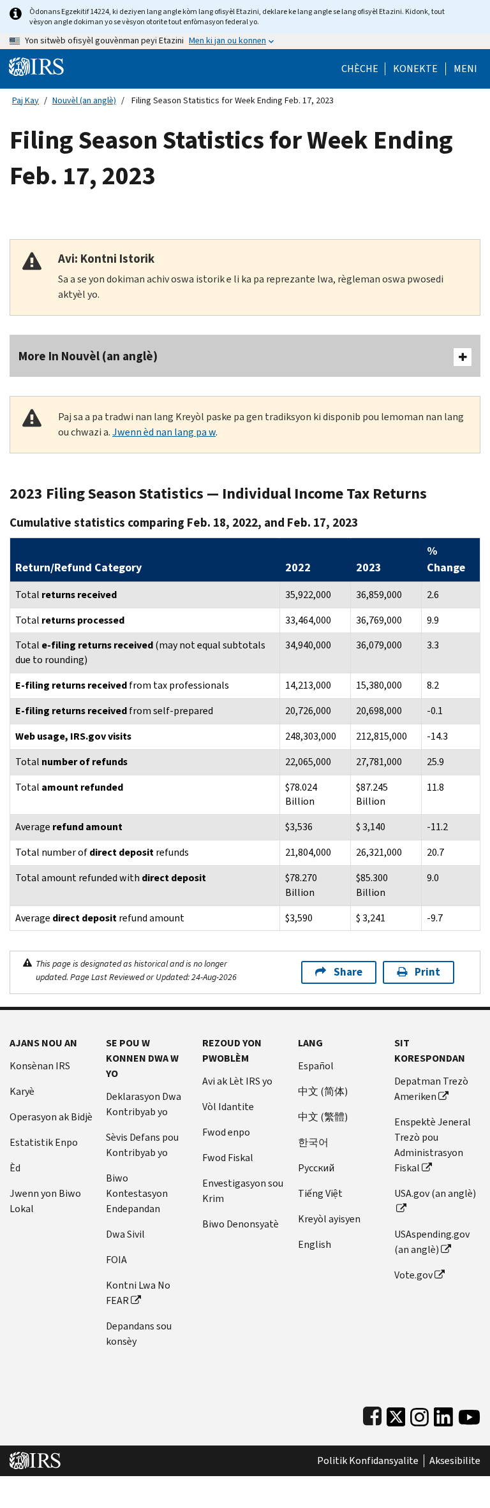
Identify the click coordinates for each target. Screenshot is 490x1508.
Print (427, 972)
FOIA (116, 1259)
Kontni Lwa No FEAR (138, 1292)
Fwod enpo (226, 1132)
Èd (15, 1168)
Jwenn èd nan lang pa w (164, 432)
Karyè (22, 1091)
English (314, 1244)
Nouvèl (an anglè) (84, 100)
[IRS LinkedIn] (443, 1414)
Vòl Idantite (228, 1106)
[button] (415, 68)
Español (316, 1065)
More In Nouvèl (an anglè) (88, 356)
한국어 (313, 1142)
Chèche (359, 68)
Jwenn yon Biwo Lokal (45, 1201)
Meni (465, 68)
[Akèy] (36, 66)
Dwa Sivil (125, 1234)
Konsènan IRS (40, 1065)
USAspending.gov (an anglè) (432, 1241)
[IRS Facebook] (372, 1414)
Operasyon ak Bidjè (51, 1117)
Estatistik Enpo (44, 1142)
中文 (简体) (323, 1091)
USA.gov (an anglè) (435, 1193)
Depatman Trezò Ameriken (431, 1088)
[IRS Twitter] (396, 1414)
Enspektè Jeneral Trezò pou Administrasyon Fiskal (432, 1145)
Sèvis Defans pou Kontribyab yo (142, 1145)
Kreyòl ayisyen (329, 1219)
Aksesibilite (454, 1460)
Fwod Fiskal (227, 1157)
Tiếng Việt (320, 1193)
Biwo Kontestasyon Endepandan (137, 1193)
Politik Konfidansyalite (368, 1460)
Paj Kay (25, 100)
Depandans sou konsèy (139, 1333)
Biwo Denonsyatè (240, 1224)
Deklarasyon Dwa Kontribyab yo (143, 1104)
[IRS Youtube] (469, 1414)
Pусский (316, 1168)
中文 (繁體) (323, 1117)
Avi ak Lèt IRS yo (237, 1081)
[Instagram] (419, 1414)
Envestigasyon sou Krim (242, 1190)
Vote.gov (413, 1275)
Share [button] (348, 972)
